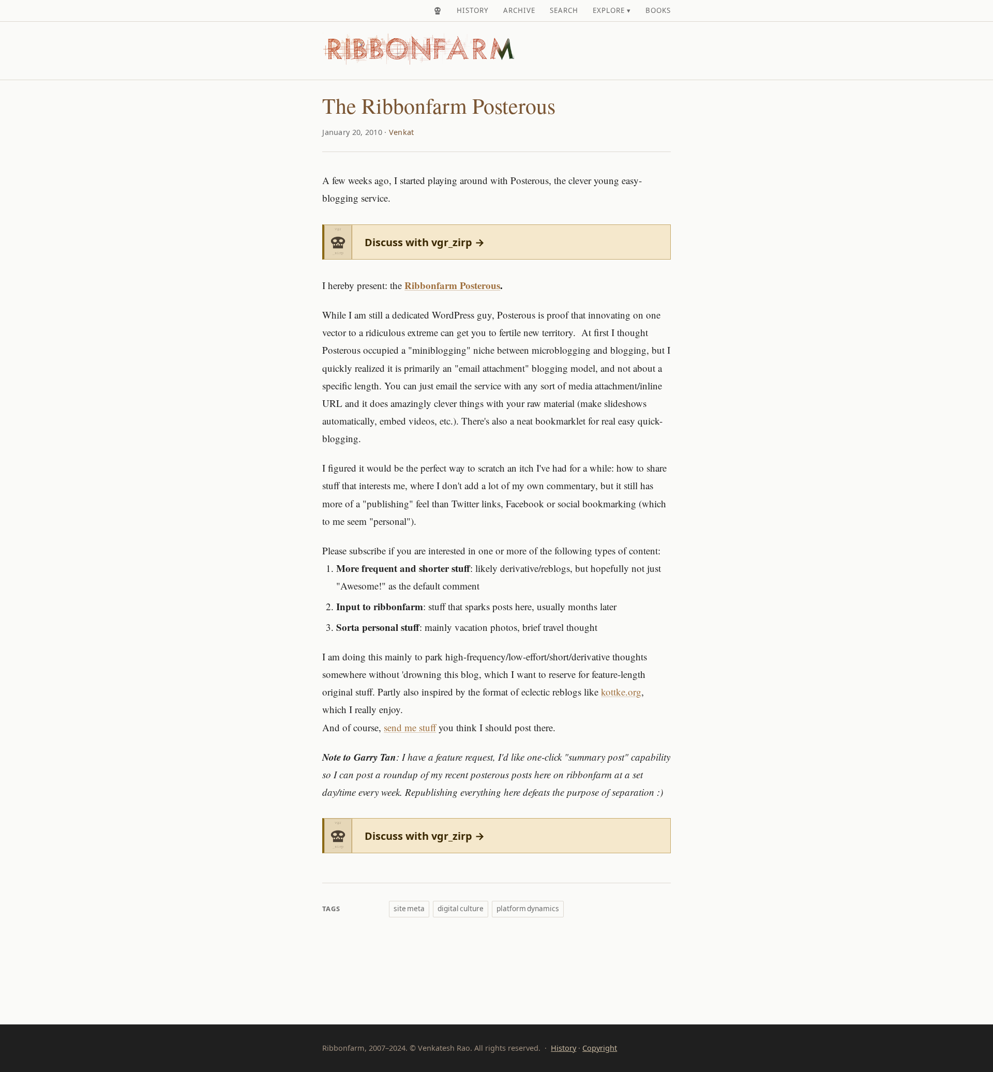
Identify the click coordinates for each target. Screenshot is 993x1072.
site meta (409, 908)
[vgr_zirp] (437, 11)
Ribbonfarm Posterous (452, 285)
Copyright (599, 1048)
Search (564, 10)
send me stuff (410, 727)
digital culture (461, 908)
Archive (519, 10)
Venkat (401, 132)
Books (658, 10)
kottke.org (621, 691)
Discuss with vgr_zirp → (425, 242)
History (473, 10)
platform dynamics (527, 908)
